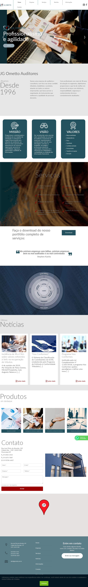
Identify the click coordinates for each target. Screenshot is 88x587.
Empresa (31, 2)
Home (19, 2)
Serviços (44, 2)
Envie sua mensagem (72, 556)
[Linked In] (84, 4)
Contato (19, 7)
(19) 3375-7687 (15, 553)
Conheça (9, 45)
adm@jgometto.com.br (16, 561)
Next (85, 36)
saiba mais (40, 189)
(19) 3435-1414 (15, 551)
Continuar (44, 583)
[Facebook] (86, 4)
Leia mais (21, 381)
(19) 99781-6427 (15, 555)
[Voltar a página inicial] (5, 5)
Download (68, 232)
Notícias (56, 2)
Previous (3, 36)
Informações (68, 2)
